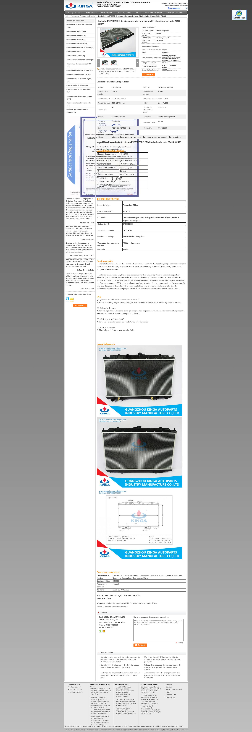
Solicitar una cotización (173, 5)
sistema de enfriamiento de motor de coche (112, 607)
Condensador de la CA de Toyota (79, 79)
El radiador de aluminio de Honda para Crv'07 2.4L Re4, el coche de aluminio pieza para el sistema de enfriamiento (162, 675)
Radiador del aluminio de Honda (79, 48)
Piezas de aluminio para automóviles (143, 603)
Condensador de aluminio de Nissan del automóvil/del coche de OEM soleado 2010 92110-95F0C (151, 690)
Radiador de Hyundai (75, 39)
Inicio (68, 13)
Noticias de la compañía (174, 13)
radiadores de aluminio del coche (79, 25)
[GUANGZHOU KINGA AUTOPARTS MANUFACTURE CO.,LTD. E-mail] (103, 631)
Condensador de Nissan (76, 85)
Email (185, 5)
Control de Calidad (124, 13)
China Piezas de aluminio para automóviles (90, 726)
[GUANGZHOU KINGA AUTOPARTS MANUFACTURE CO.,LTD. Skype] (100, 631)
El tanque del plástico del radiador (79, 96)
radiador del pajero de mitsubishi (117, 603)
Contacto (138, 13)
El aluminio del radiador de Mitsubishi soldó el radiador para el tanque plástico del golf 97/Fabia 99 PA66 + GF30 (120, 675)
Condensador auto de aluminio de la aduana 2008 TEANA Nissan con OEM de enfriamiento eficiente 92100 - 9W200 (150, 699)
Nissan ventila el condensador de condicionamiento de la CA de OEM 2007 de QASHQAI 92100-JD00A (151, 710)
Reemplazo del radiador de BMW (79, 64)
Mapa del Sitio (171, 695)
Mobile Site (171, 698)
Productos (78, 13)
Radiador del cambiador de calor (79, 103)
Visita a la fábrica (107, 13)
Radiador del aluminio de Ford (78, 71)
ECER (180, 726)
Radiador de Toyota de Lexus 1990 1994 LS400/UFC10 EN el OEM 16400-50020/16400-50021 (126, 711)
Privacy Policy (69, 726)
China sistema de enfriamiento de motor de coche (94, 730)
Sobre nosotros (91, 13)
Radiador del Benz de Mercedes (79, 60)
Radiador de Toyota (74, 31)
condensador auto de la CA (77, 75)
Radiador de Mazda (74, 52)
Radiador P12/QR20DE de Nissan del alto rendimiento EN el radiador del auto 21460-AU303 (117, 71)
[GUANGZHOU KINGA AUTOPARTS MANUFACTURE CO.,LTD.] (186, 8)
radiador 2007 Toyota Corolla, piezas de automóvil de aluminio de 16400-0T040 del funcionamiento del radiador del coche (125, 692)
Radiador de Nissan (74, 35)
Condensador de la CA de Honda (79, 89)
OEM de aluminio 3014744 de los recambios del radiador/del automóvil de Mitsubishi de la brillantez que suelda (162, 659)
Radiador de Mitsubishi (88, 16)
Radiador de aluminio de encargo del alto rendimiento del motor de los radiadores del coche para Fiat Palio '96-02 (100, 720)
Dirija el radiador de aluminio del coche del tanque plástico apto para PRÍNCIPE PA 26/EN (100, 700)
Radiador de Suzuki (74, 56)
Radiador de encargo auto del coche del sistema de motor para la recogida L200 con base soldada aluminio (162, 667)
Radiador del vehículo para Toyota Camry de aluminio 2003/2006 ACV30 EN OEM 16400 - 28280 (126, 702)
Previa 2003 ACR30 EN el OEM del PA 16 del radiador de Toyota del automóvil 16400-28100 (101, 692)
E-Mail (168, 692)
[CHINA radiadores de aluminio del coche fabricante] (80, 4)
